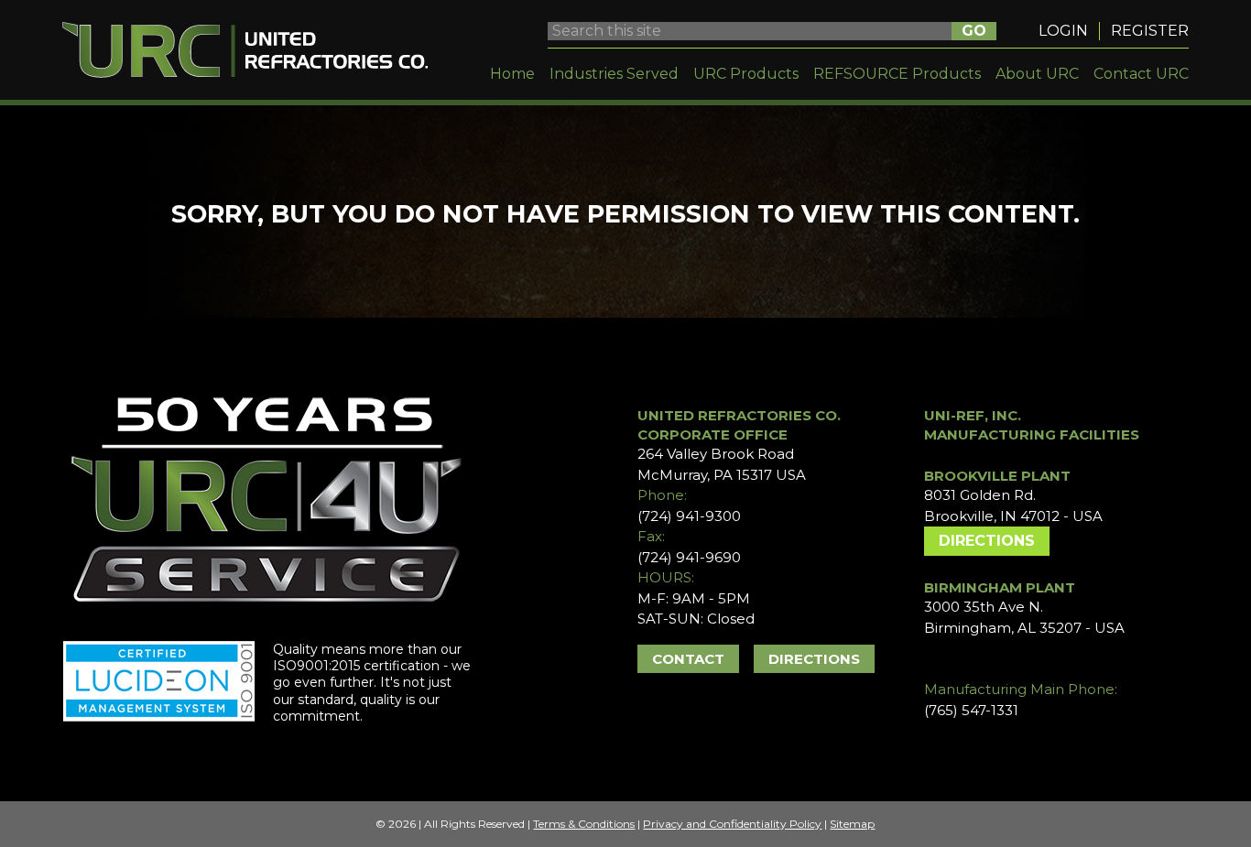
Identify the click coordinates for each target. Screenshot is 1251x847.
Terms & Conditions (584, 824)
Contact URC (1141, 73)
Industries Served (614, 73)
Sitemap (852, 824)
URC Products (746, 73)
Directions (814, 659)
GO (974, 30)
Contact (688, 659)
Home (512, 73)
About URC (1037, 73)
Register (1150, 30)
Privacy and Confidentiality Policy (732, 824)
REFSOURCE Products (897, 73)
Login (1063, 30)
